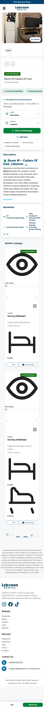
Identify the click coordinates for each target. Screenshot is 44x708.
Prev (18, 537)
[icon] (5, 604)
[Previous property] (9, 536)
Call (13, 365)
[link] (22, 297)
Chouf (4, 648)
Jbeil (4, 645)
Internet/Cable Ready (15, 227)
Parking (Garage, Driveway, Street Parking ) (35, 227)
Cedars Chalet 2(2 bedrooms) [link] (18, 322)
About (4, 619)
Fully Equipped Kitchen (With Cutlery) (34, 217)
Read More (8, 199)
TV (7, 234)
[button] (8, 8)
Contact (5, 622)
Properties (6, 616)
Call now (23, 137)
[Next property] (34, 536)
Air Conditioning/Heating (15, 217)
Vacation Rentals (12, 74)
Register (5, 628)
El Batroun (6, 639)
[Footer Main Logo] (10, 586)
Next (26, 537)
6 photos (36, 39)
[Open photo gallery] (22, 28)
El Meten (5, 651)
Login (4, 625)
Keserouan (6, 642)
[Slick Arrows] (7, 297)
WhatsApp (33, 705)
